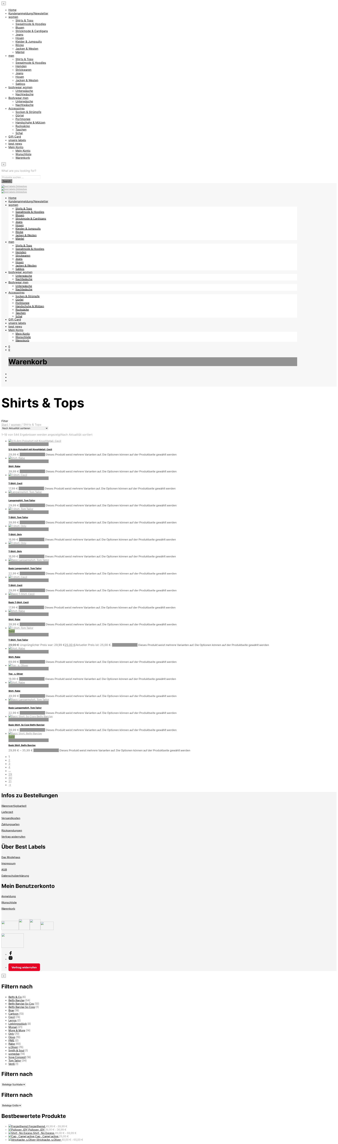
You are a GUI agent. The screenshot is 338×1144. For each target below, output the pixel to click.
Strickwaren (23, 69)
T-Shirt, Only (15, 534)
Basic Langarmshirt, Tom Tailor (25, 568)
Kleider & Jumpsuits (28, 41)
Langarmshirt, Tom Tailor (21, 500)
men (11, 55)
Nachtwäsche (24, 94)
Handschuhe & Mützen (30, 122)
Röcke (19, 45)
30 (10, 778)
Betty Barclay (16, 1000)
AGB (4, 869)
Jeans (19, 34)
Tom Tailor (14, 1060)
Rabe (11, 1043)
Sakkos (20, 84)
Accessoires (16, 108)
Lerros (12, 1020)
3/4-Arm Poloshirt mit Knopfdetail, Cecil (30, 449)
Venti (11, 1063)
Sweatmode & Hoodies (30, 24)
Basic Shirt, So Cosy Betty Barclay (26, 724)
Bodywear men (18, 98)
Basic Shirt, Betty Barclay (22, 745)
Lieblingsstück (17, 1023)
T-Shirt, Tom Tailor (18, 517)
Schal (19, 133)
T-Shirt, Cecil (15, 483)
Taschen (20, 129)
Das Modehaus (10, 857)
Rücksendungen (11, 830)
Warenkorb (22, 157)
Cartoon (13, 1013)
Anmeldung (8, 896)
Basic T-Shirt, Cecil (18, 602)
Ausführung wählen (32, 454)
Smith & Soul (16, 1050)
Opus (11, 1037)
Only (11, 1033)
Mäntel (19, 52)
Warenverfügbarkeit (13, 805)
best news (15, 143)
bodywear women (20, 87)
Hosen (19, 38)
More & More (16, 1030)
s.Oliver (13, 1047)
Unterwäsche (24, 91)
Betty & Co (15, 996)
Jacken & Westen (26, 48)
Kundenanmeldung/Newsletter (28, 13)
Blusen (19, 27)
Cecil (11, 1017)
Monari (12, 1027)
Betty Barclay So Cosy (21, 1006)
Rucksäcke (22, 126)
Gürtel (19, 115)
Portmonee (22, 119)
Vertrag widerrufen (13, 836)
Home (12, 10)
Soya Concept (17, 1057)
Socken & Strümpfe (28, 112)
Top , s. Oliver (15, 673)
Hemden (21, 66)
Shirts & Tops (24, 20)
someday (14, 1053)
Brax (11, 1010)
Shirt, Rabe (14, 466)
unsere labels (17, 140)
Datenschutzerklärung (15, 875)
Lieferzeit (7, 811)
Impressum (8, 863)
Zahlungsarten (10, 824)
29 (10, 774)
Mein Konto (15, 147)
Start (4, 424)
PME (11, 1040)
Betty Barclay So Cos (21, 1003)
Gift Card (14, 136)
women (13, 17)
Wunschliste (23, 154)
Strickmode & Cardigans (31, 31)
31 (9, 781)
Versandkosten (10, 818)
